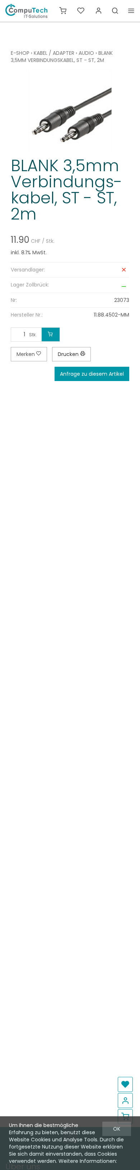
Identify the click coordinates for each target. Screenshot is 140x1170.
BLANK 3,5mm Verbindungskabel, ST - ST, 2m (62, 56)
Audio (86, 53)
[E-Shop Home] (26, 10)
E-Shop (20, 53)
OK (116, 1128)
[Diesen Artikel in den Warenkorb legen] (51, 334)
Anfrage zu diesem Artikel (92, 373)
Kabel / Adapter (54, 53)
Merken (26, 354)
